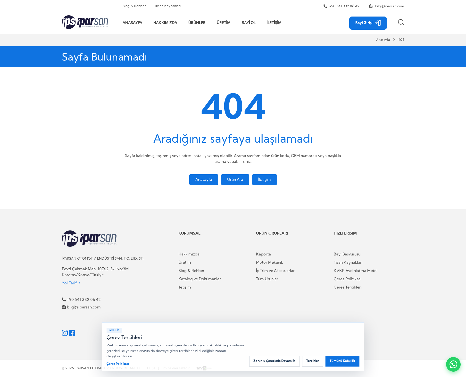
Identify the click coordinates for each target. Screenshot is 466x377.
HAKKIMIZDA (165, 23)
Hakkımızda (189, 254)
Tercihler (312, 361)
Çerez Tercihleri (348, 287)
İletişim (264, 180)
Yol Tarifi (69, 283)
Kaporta (263, 254)
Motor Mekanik (269, 262)
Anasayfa (383, 40)
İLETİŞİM (274, 23)
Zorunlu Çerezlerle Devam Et (274, 361)
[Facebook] (72, 333)
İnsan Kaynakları (168, 6)
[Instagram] (65, 333)
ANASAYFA (132, 23)
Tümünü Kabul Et (342, 361)
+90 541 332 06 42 (344, 6)
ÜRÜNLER (197, 23)
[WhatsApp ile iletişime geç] (453, 364)
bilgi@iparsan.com (389, 6)
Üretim (184, 262)
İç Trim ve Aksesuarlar (275, 271)
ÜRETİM (224, 23)
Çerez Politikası (347, 279)
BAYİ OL (249, 23)
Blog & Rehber (134, 6)
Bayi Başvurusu (347, 254)
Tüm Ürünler (267, 279)
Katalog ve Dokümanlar (199, 279)
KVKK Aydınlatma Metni (355, 271)
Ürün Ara (235, 180)
